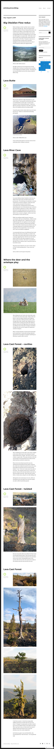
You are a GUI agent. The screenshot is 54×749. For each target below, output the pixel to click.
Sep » (48, 71)
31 (44, 69)
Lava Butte (9, 80)
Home (40, 8)
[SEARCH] (50, 32)
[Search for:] (44, 32)
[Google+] (45, 744)
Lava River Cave (12, 150)
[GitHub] (47, 744)
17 (44, 66)
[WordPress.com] (49, 744)
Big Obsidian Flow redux (17, 22)
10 (44, 64)
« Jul (41, 71)
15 (41, 66)
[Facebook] (43, 744)
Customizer (45, 26)
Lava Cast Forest (12, 569)
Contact (49, 8)
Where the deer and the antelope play (16, 261)
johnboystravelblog (10, 8)
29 (41, 69)
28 (39, 69)
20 (49, 66)
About (44, 8)
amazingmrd (5, 29)
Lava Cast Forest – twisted (17, 489)
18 (46, 66)
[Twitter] (40, 744)
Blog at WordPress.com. (15, 743)
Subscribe (41, 50)
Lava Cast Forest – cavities (17, 344)
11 (46, 64)
